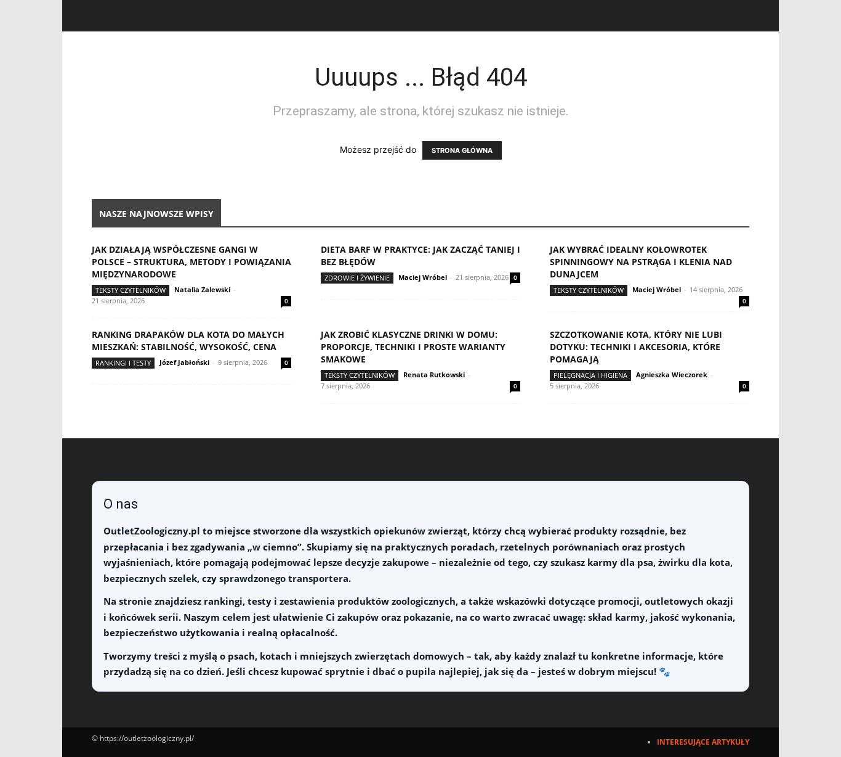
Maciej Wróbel (422, 277)
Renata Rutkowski (434, 374)
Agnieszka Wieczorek (671, 374)
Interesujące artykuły (703, 742)
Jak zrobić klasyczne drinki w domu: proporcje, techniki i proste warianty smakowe (413, 347)
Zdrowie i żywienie (357, 277)
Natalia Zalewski (202, 289)
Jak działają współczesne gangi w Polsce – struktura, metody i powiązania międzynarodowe (191, 261)
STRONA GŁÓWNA (462, 150)
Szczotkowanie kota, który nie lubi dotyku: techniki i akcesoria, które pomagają (636, 347)
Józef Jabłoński (184, 362)
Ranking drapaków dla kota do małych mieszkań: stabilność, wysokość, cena (188, 341)
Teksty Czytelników (130, 290)
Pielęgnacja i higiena (590, 375)
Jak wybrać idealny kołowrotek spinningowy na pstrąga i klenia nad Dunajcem (641, 261)
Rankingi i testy (123, 362)
